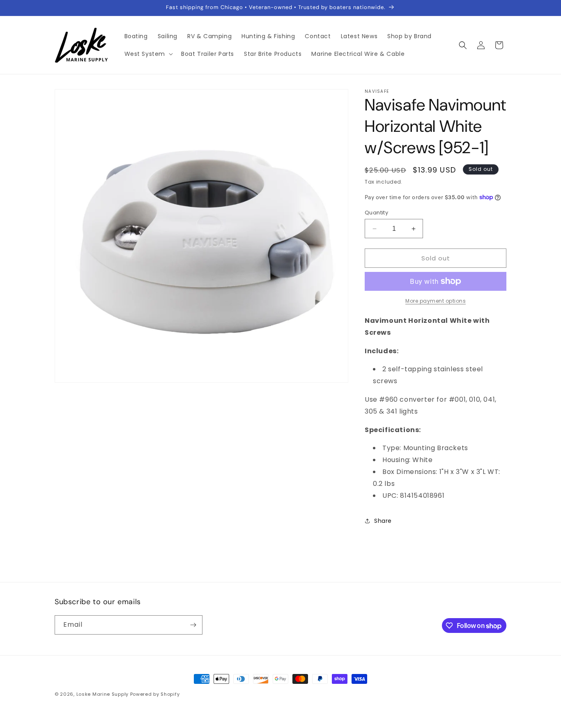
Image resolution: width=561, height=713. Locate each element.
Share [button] (383, 521)
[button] (148, 53)
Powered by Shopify (155, 694)
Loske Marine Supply (102, 694)
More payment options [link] (435, 300)
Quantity (376, 212)
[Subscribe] (193, 625)
